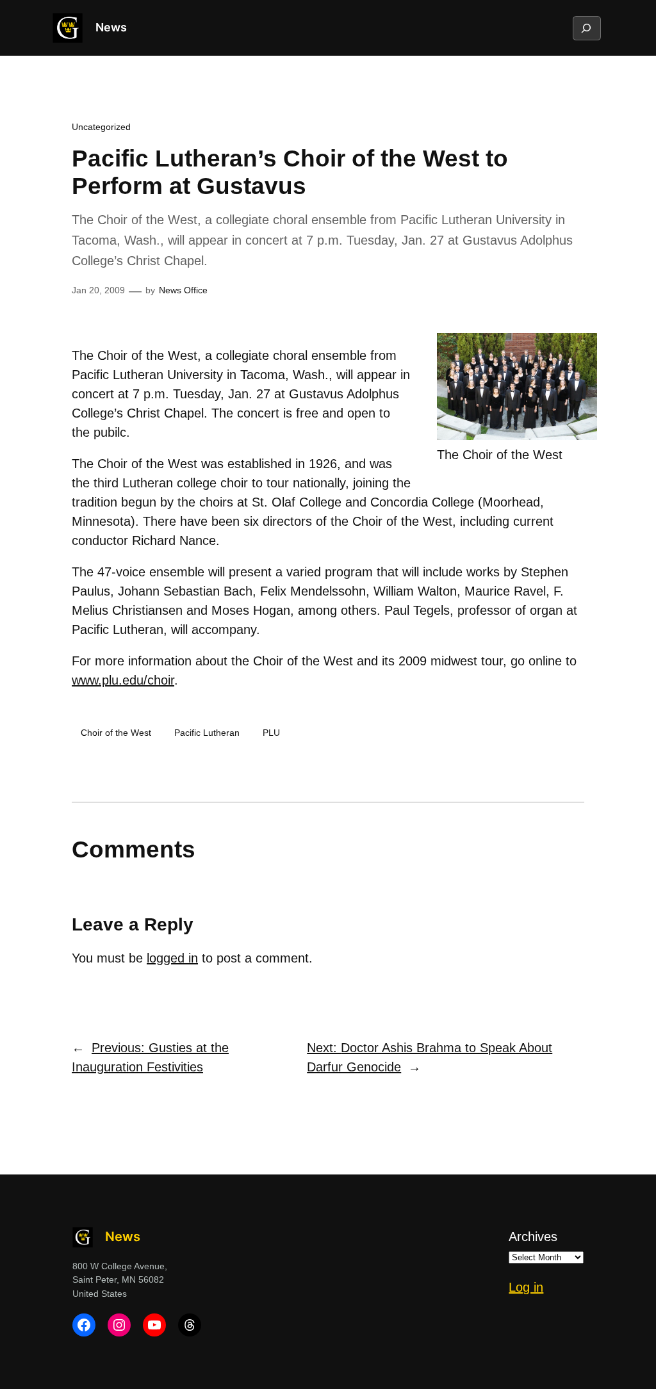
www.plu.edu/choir (123, 680)
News (111, 27)
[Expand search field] (586, 28)
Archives (533, 1237)
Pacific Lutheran (207, 732)
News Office (183, 290)
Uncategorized (101, 127)
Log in (526, 1287)
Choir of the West (116, 732)
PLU (271, 732)
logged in (172, 958)
